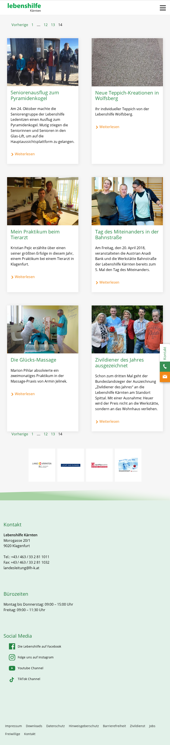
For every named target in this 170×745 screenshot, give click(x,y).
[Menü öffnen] (162, 7)
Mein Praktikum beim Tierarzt (35, 234)
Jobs (152, 726)
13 (53, 24)
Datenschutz (55, 726)
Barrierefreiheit (114, 726)
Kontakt (29, 734)
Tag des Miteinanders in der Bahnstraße (127, 234)
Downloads (34, 726)
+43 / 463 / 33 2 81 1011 (30, 556)
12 (46, 24)
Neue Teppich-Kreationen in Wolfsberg (127, 95)
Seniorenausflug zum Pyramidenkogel (35, 95)
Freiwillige (12, 734)
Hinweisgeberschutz (84, 726)
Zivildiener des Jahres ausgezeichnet (119, 362)
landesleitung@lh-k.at (21, 567)
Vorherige (20, 24)
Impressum (13, 726)
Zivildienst (137, 726)
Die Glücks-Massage (33, 360)
